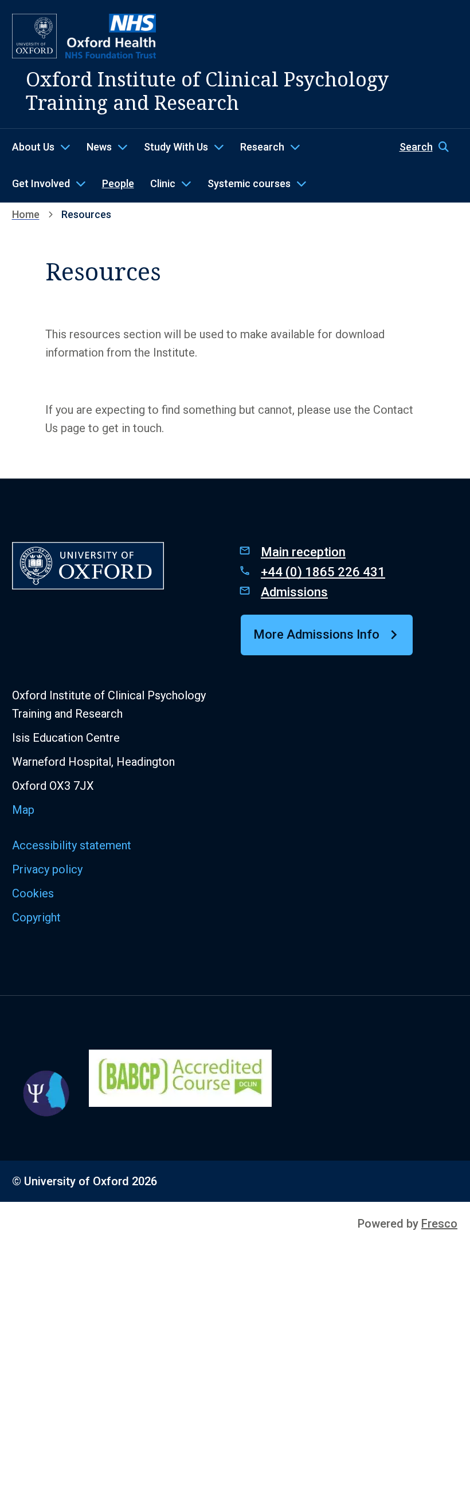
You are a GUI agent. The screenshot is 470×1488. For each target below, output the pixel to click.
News (99, 147)
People (118, 183)
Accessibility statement (71, 845)
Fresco (439, 1223)
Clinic (162, 183)
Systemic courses (249, 183)
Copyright (36, 917)
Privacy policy (47, 869)
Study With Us (176, 147)
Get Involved (41, 183)
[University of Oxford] (34, 36)
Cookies (33, 893)
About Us (33, 147)
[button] (429, 147)
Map (23, 810)
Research (262, 147)
